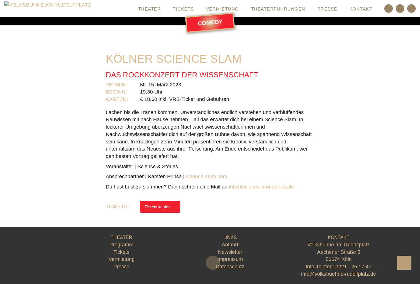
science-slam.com (206, 176)
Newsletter (230, 252)
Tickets (183, 9)
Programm (111, 9)
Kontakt (361, 9)
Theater (149, 9)
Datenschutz (230, 266)
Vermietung (222, 9)
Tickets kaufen (158, 206)
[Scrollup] (404, 263)
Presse (327, 9)
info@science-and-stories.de (261, 187)
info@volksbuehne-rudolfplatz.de (338, 274)
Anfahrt (230, 245)
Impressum (230, 259)
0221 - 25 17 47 (353, 266)
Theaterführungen (278, 9)
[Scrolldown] (213, 263)
